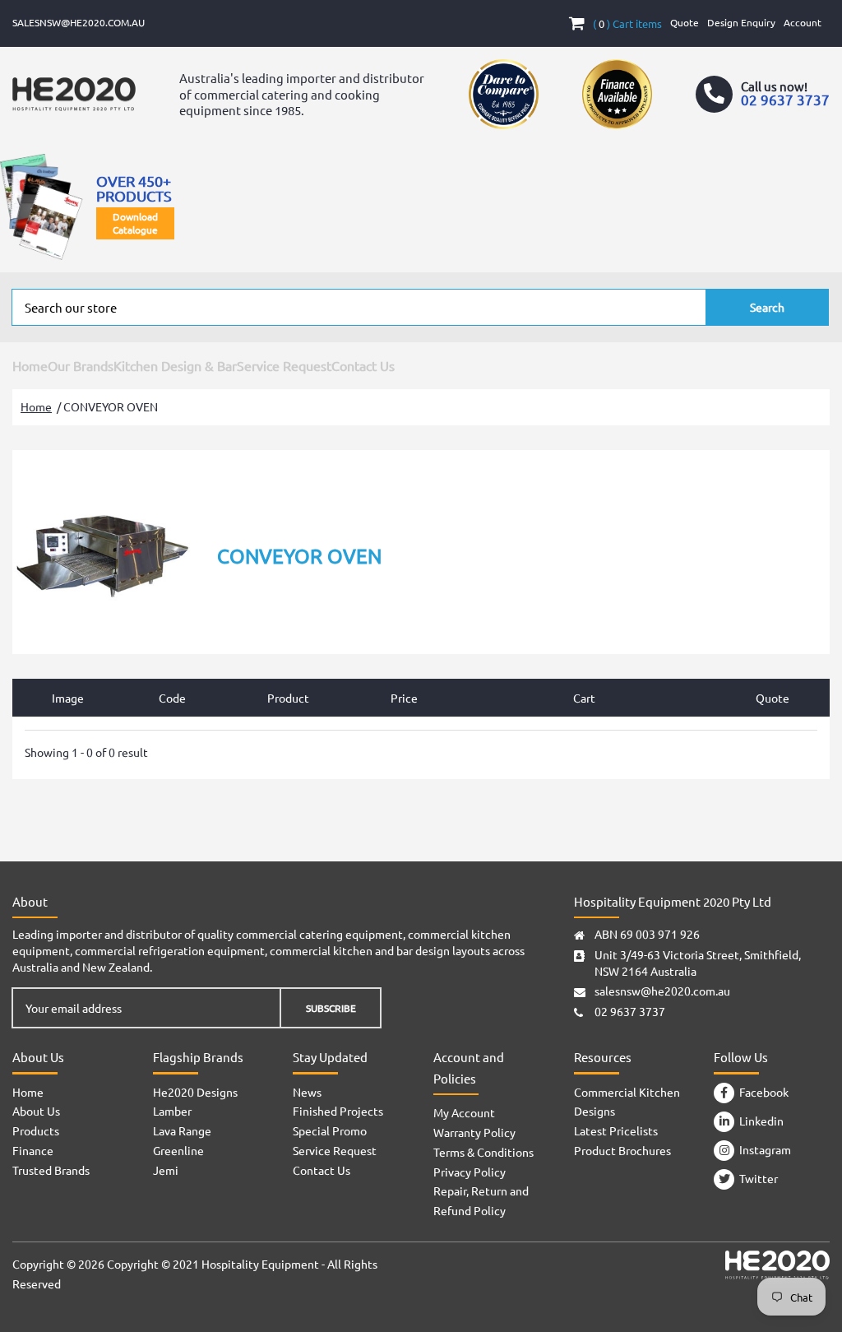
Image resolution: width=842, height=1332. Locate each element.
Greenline (178, 1150)
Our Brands (80, 365)
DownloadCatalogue (135, 223)
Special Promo (330, 1130)
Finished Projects (338, 1110)
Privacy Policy (469, 1171)
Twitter (756, 1178)
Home (30, 365)
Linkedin (759, 1120)
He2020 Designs (195, 1091)
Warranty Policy (474, 1132)
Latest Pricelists (616, 1130)
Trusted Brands (51, 1170)
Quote (684, 22)
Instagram (762, 1149)
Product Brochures (622, 1150)
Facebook (761, 1091)
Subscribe (331, 1007)
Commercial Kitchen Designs (627, 1101)
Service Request (284, 365)
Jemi (165, 1170)
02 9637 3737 (629, 1011)
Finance (32, 1150)
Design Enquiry (741, 22)
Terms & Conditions (483, 1151)
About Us (36, 1110)
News (307, 1091)
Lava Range (182, 1130)
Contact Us (363, 365)
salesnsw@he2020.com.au (78, 22)
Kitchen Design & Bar (175, 365)
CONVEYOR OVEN (110, 406)
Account (802, 22)
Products (35, 1130)
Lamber (172, 1110)
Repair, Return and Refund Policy (481, 1200)
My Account (464, 1112)
